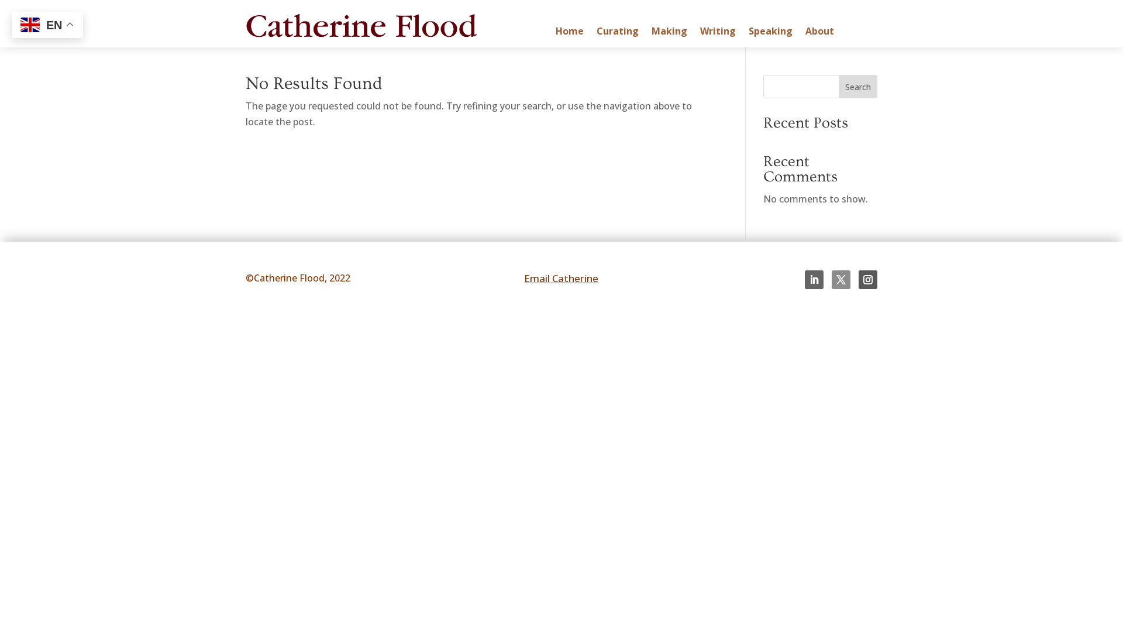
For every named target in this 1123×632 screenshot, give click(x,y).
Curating (618, 32)
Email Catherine (561, 278)
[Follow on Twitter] (841, 279)
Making (669, 32)
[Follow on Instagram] (868, 279)
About (819, 32)
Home (570, 32)
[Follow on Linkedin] (814, 279)
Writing (718, 32)
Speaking (771, 32)
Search (858, 86)
